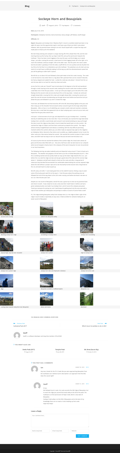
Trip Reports (65, 25)
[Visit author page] (16, 335)
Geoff (43, 25)
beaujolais (36, 317)
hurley (42, 317)
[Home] (69, 6)
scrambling (47, 317)
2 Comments (77, 25)
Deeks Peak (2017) (29, 350)
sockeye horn (54, 317)
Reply (87, 367)
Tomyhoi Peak (60, 350)
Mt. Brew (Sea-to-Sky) (91, 350)
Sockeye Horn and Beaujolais (87, 6)
